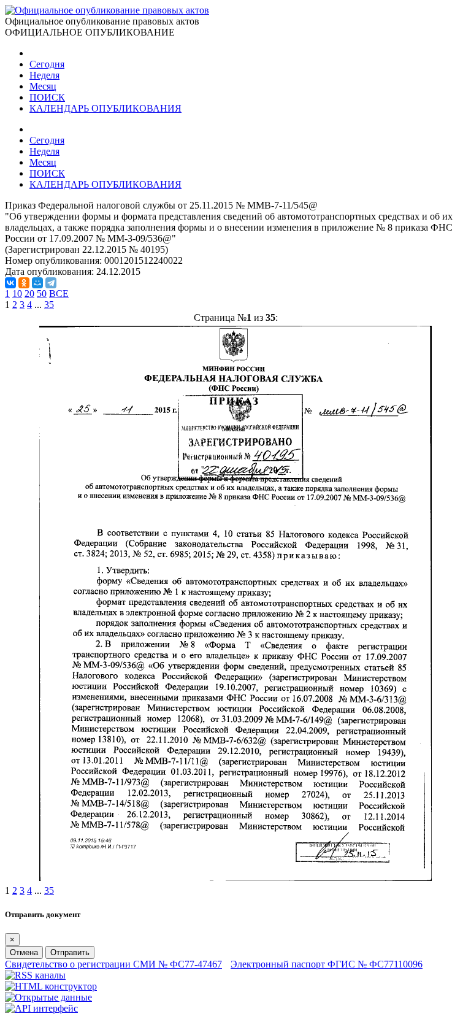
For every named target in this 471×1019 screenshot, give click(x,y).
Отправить (70, 952)
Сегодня (46, 64)
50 (42, 293)
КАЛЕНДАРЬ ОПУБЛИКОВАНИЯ (105, 108)
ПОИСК (47, 97)
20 (29, 293)
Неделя (44, 75)
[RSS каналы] (35, 975)
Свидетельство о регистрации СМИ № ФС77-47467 (113, 964)
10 (17, 293)
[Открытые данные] (48, 997)
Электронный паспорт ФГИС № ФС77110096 (327, 964)
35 (49, 304)
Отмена (24, 952)
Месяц (42, 86)
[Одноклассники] (23, 282)
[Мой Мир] (37, 282)
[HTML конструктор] (51, 986)
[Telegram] (50, 282)
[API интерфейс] (41, 1008)
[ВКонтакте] (10, 282)
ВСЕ (59, 293)
